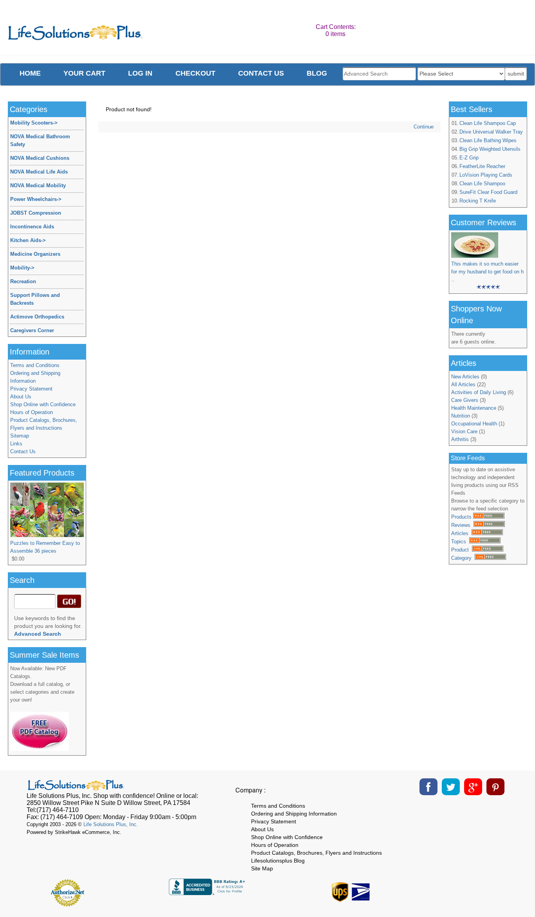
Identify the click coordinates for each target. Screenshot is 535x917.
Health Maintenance (473, 408)
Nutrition (460, 416)
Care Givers (464, 400)
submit (516, 74)
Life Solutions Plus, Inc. (110, 824)
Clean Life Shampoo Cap (487, 123)
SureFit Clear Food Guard (488, 192)
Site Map (262, 868)
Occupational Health (474, 424)
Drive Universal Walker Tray (491, 132)
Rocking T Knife (477, 201)
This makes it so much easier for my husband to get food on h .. (487, 271)
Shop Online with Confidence (43, 404)
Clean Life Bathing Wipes (488, 140)
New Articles (465, 377)
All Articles (463, 384)
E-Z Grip (469, 158)
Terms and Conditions (35, 365)
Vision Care (464, 431)
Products (462, 517)
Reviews (462, 525)
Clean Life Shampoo (482, 183)
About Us (20, 397)
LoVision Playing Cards (485, 175)
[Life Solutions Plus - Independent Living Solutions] (76, 35)
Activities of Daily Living (478, 392)
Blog (317, 73)
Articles (461, 533)
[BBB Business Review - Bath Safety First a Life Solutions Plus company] (208, 893)
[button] (469, 890)
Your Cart (84, 73)
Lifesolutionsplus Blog (278, 860)
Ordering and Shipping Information (35, 377)
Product (461, 550)
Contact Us (23, 451)
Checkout (195, 73)
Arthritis (460, 439)
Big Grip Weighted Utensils (490, 149)
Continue (424, 127)
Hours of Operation (31, 412)
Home (30, 73)
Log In (140, 73)
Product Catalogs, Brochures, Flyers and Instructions (43, 424)
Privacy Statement (31, 389)
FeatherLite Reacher (482, 166)
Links (16, 444)
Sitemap (19, 436)
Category (463, 558)
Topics (460, 541)
